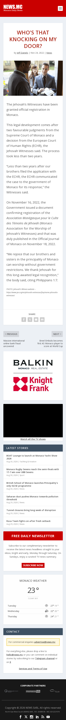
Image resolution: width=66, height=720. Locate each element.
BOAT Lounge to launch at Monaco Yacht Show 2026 (31, 457)
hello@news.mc (14, 654)
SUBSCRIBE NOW (33, 565)
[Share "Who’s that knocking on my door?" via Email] (36, 320)
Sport (22, 475)
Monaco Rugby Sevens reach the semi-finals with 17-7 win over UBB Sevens (32, 470)
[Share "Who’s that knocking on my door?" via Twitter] (30, 320)
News (49, 52)
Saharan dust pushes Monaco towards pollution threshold (32, 498)
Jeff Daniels (22, 52)
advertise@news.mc (44, 642)
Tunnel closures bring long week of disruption (31, 510)
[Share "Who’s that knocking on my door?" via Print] (42, 320)
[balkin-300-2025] (33, 397)
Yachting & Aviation (28, 461)
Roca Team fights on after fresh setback (28, 521)
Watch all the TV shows (33, 439)
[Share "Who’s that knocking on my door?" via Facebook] (24, 320)
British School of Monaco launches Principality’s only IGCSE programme (32, 484)
